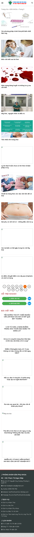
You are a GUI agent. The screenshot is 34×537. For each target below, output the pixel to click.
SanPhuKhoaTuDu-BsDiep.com (18, 492)
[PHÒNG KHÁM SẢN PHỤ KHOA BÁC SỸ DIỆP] (17, 3)
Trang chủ (4, 9)
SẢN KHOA (13, 9)
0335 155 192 (14, 298)
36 (21, 289)
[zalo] (29, 298)
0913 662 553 (15, 303)
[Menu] (2, 3)
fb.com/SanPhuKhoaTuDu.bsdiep (19, 495)
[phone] (5, 535)
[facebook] (28, 535)
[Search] (32, 2)
